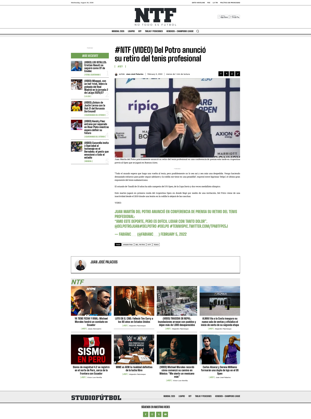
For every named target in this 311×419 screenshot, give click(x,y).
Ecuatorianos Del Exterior (95, 115)
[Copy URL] (237, 73)
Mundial (88, 161)
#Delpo (163, 226)
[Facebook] (220, 73)
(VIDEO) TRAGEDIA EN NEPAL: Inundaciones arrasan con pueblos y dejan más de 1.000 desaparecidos (177, 322)
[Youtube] (165, 414)
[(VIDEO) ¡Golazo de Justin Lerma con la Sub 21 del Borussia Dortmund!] (76, 106)
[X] (226, 73)
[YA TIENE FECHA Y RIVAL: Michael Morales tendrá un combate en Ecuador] (91, 302)
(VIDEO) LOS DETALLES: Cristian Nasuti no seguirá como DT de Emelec (95, 67)
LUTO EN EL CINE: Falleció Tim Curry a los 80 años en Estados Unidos (134, 320)
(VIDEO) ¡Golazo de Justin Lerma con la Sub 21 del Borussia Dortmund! (94, 107)
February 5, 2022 (174, 234)
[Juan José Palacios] (117, 74)
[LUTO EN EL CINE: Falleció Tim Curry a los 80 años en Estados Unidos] (134, 302)
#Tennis (176, 226)
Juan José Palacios (134, 74)
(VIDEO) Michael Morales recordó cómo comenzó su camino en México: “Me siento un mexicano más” (177, 371)
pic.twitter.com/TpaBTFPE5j (205, 226)
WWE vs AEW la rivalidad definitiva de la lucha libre (134, 368)
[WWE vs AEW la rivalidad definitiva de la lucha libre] (134, 351)
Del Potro (140, 245)
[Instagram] (152, 414)
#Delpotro (147, 226)
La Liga (87, 96)
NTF (149, 245)
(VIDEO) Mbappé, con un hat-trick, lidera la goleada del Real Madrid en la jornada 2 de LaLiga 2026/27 (96, 86)
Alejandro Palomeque (137, 326)
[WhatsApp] (232, 73)
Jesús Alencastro (94, 329)
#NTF (120, 66)
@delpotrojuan (127, 226)
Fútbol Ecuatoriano (92, 75)
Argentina (128, 245)
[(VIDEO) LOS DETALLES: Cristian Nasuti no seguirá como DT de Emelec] (76, 66)
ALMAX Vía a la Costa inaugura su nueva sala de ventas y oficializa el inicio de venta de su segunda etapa (220, 322)
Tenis (156, 245)
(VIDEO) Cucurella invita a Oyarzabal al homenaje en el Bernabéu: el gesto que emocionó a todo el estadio (96, 150)
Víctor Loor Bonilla (94, 377)
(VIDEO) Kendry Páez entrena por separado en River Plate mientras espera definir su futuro (96, 127)
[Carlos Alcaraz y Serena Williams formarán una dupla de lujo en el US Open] (220, 351)
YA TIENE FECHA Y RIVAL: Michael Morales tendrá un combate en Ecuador (91, 322)
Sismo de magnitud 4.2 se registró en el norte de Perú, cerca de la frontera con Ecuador (91, 370)
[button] (198, 31)
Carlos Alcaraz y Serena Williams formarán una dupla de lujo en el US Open (220, 370)
